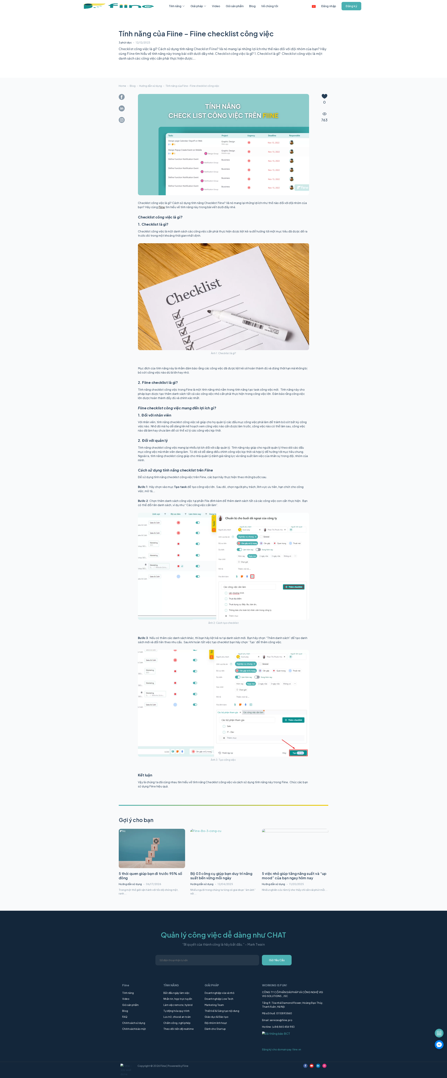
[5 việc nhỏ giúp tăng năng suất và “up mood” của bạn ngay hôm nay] (295, 848)
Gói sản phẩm (130, 1004)
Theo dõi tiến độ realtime (178, 1028)
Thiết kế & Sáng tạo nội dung (222, 1010)
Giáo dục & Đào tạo (216, 1016)
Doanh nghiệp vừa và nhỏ (219, 992)
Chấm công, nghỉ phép (176, 1022)
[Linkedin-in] (318, 1066)
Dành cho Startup (215, 1028)
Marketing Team (214, 1004)
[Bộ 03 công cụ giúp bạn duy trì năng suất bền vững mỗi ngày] (223, 848)
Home (123, 85)
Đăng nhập (328, 6)
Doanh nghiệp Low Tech (219, 998)
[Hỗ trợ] (439, 1044)
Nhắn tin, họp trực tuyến (177, 998)
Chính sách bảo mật (134, 1028)
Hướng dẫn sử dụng (150, 85)
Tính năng (128, 992)
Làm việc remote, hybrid (177, 1004)
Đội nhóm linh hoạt (216, 1022)
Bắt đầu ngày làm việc (176, 992)
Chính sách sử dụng (133, 1022)
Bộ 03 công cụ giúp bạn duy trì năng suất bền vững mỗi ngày (221, 875)
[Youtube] (312, 1066)
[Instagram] (324, 1066)
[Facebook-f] (305, 1066)
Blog (133, 85)
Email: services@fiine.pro (277, 1020)
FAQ (124, 1016)
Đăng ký (351, 6)
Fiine (162, 207)
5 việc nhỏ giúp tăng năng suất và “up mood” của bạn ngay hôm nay (294, 875)
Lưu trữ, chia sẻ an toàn (177, 1016)
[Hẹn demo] (439, 1033)
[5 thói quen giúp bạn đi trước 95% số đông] (152, 848)
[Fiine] (119, 6)
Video (125, 998)
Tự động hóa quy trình (176, 1010)
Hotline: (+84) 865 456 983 (278, 1026)
